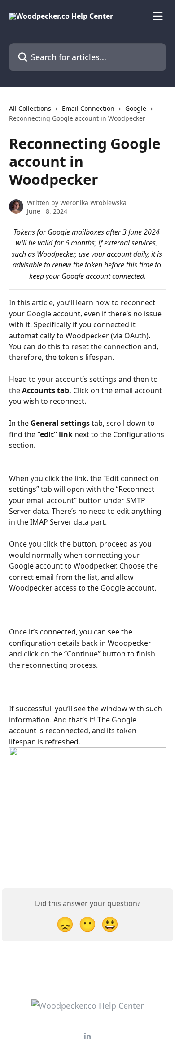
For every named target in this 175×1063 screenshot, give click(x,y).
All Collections (30, 108)
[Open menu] (158, 16)
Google (135, 108)
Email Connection (88, 108)
